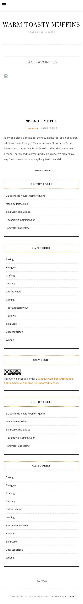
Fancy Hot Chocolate (18, 228)
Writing (10, 340)
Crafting (10, 275)
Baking (10, 259)
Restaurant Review (17, 307)
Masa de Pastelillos (17, 204)
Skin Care (11, 323)
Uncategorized (14, 332)
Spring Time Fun (41, 121)
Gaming (10, 299)
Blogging (33, 128)
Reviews (11, 315)
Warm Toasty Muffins (41, 24)
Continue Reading (42, 170)
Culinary (10, 283)
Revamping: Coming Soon (20, 220)
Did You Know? (14, 291)
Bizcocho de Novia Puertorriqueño (26, 195)
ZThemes (70, 596)
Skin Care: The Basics (18, 211)
